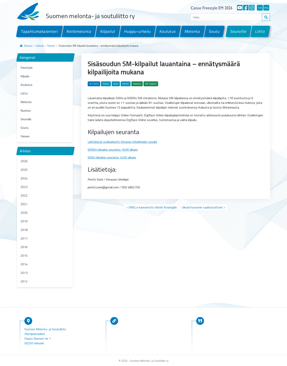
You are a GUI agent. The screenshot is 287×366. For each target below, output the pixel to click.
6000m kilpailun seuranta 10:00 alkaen (113, 149)
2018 (24, 229)
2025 (24, 169)
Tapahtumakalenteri (39, 31)
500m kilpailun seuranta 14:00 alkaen (112, 157)
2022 (24, 195)
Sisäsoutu (137, 83)
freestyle (26, 67)
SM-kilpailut (151, 83)
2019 (24, 221)
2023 (24, 186)
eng (266, 8)
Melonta (192, 31)
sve (260, 8)
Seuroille (238, 31)
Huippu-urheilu (137, 31)
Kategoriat (27, 57)
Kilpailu (24, 76)
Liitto (260, 31)
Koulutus (167, 31)
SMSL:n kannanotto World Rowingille (152, 207)
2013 (24, 272)
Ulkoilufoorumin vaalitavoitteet (202, 207)
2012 (24, 281)
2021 (24, 204)
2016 (24, 247)
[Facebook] (246, 7)
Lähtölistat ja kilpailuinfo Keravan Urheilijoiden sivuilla (122, 141)
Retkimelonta (79, 31)
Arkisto (25, 151)
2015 (24, 255)
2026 (24, 161)
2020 (24, 212)
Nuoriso (25, 110)
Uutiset (40, 46)
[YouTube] (239, 7)
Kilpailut (108, 31)
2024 (24, 178)
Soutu (214, 31)
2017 (24, 238)
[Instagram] (252, 7)
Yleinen (51, 46)
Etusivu (28, 46)
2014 (24, 264)
